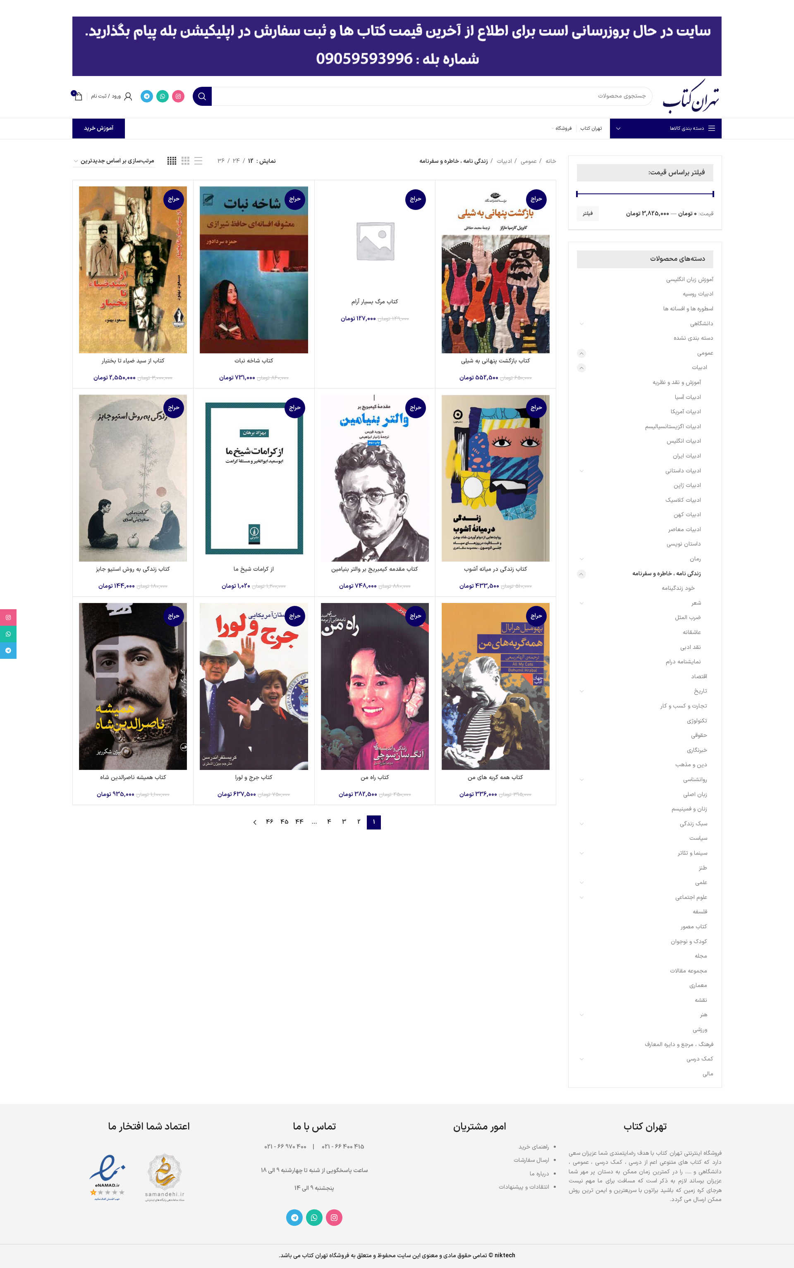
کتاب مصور (694, 926)
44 (299, 822)
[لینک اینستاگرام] (178, 96)
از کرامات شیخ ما (254, 569)
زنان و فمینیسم (689, 809)
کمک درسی (699, 1059)
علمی (701, 882)
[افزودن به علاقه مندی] (448, 237)
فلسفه (700, 912)
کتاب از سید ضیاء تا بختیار (133, 361)
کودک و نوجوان (689, 941)
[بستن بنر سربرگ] (10, 8)
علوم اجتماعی (691, 897)
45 (284, 822)
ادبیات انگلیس (684, 441)
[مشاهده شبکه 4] (171, 161)
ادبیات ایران (687, 456)
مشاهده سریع (448, 218)
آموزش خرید (98, 128)
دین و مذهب (691, 764)
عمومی (705, 353)
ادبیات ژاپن (687, 485)
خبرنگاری (697, 750)
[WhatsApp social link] (162, 96)
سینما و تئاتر (692, 853)
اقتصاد (699, 676)
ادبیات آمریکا (686, 412)
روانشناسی (695, 779)
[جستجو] (202, 96)
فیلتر (588, 213)
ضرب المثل (688, 617)
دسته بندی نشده (693, 338)
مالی (708, 1074)
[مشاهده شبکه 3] (185, 161)
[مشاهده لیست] (198, 161)
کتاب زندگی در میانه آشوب (495, 569)
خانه (550, 161)
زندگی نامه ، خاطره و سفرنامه (666, 574)
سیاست (698, 838)
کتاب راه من (375, 777)
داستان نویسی (684, 544)
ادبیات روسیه (698, 294)
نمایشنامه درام (683, 662)
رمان (695, 559)
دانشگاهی (701, 323)
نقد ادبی (690, 647)
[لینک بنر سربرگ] (409, 8)
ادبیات (699, 367)
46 (269, 822)
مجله (701, 956)
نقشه (701, 1000)
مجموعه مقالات (688, 971)
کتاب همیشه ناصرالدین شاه (133, 777)
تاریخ (700, 691)
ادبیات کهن (687, 514)
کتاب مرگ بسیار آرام (375, 302)
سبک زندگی (693, 824)
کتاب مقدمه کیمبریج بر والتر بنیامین (374, 569)
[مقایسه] (448, 200)
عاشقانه (692, 632)
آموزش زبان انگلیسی (689, 279)
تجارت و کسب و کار (683, 706)
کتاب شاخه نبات (253, 361)
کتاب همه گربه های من (495, 777)
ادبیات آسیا (688, 397)
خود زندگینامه (678, 588)
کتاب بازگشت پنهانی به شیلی (495, 361)
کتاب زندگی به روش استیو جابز (133, 569)
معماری (698, 985)
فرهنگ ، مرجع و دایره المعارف (679, 1044)
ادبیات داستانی (683, 471)
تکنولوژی (697, 721)
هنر (703, 1015)
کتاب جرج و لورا (254, 777)
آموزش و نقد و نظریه (677, 382)
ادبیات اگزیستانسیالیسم (673, 426)
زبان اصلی (695, 794)
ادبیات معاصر (684, 529)
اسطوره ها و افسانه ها (688, 309)
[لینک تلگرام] (147, 96)
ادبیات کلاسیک (683, 500)
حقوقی (699, 735)
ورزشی (700, 1029)
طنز (703, 868)
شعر (696, 603)
